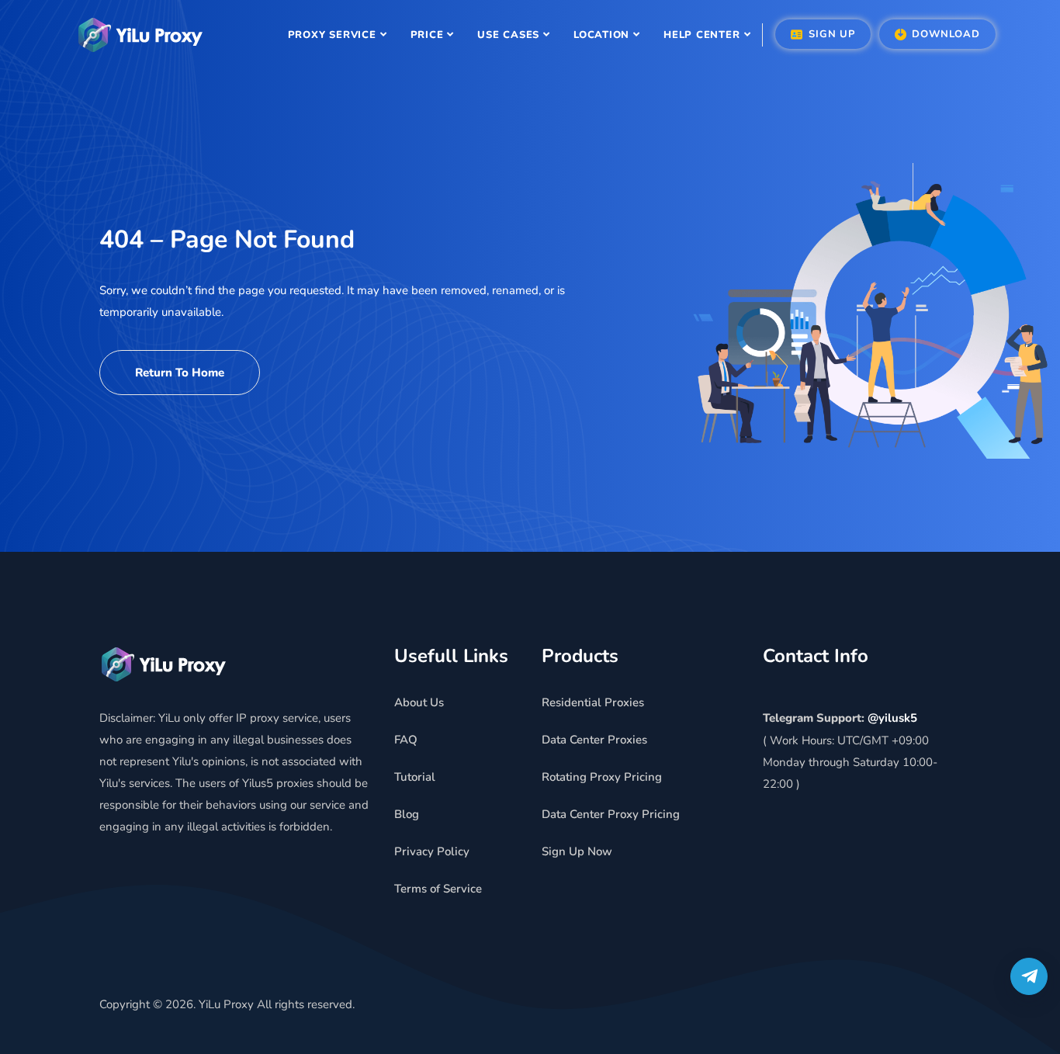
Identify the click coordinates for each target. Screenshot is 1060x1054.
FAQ (405, 739)
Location (601, 35)
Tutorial (414, 777)
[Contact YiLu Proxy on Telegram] (1029, 976)
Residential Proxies (593, 702)
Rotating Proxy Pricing (602, 777)
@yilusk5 (892, 718)
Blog (406, 814)
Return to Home (179, 372)
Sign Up (829, 34)
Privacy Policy (431, 851)
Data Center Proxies (594, 739)
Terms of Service (438, 888)
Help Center (701, 35)
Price (427, 35)
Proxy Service (332, 35)
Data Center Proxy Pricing (611, 814)
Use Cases (508, 35)
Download (944, 34)
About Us (419, 702)
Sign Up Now (577, 851)
